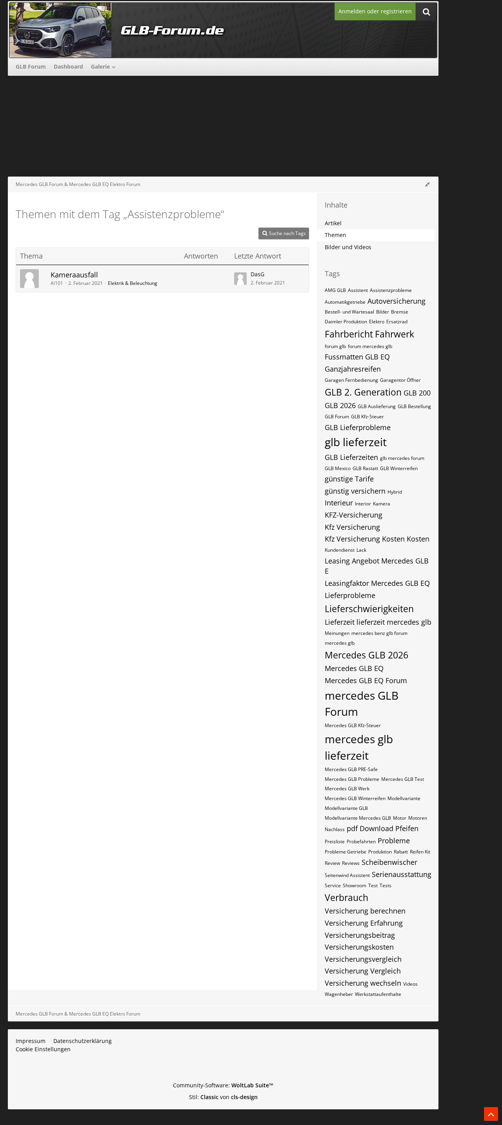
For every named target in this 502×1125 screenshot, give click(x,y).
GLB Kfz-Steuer (367, 416)
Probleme (394, 840)
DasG (257, 274)
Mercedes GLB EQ (354, 668)
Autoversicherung (396, 301)
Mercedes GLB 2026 (366, 655)
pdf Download (370, 828)
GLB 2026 (340, 405)
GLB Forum (337, 416)
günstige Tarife (349, 478)
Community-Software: (223, 1085)
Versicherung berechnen (365, 910)
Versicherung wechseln (363, 983)
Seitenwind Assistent (347, 875)
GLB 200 (417, 392)
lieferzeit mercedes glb (393, 622)
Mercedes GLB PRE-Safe (351, 769)
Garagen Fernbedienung (351, 380)
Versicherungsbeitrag (360, 935)
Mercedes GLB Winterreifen (355, 798)
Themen (335, 235)
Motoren (417, 818)
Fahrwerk (394, 334)
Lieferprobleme (350, 595)
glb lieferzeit (356, 441)
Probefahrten (361, 841)
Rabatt (401, 851)
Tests (385, 885)
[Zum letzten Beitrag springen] (240, 278)
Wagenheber (339, 994)
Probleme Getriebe (345, 851)
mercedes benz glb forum (379, 633)
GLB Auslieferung (377, 406)
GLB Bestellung (414, 406)
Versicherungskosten (359, 947)
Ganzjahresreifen (353, 369)
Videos (410, 984)
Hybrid (394, 492)
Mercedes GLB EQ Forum (366, 680)
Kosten (418, 538)
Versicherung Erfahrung (364, 923)
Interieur (339, 502)
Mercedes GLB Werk (347, 788)
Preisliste (335, 841)
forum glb (335, 346)
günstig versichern (355, 491)
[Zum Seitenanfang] (491, 1114)
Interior (363, 503)
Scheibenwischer (389, 862)
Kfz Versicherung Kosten (365, 538)
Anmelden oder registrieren (375, 11)
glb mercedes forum (402, 458)
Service (333, 885)
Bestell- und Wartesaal (349, 311)
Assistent (358, 290)
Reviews (351, 863)
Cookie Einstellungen (43, 1049)
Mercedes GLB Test (402, 779)
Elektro (376, 321)
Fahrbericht (349, 334)
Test (373, 885)
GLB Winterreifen (399, 468)
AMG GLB (335, 290)
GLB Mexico (338, 468)
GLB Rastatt (365, 468)
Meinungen (337, 633)
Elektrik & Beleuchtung (132, 283)
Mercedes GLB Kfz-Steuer (353, 725)
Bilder (382, 311)
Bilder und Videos (348, 247)
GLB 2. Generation (363, 392)
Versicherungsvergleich (363, 959)
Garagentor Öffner (400, 380)
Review (332, 863)
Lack (361, 550)
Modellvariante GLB (346, 808)
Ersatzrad (396, 321)
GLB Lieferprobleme (358, 427)
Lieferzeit (340, 622)
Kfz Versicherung (352, 527)
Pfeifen (406, 828)
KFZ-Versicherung (353, 515)
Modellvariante (403, 798)
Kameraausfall (74, 274)
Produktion (380, 851)
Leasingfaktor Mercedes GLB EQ (377, 583)
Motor (399, 818)
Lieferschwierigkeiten (369, 608)
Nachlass (335, 829)
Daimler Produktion (346, 321)
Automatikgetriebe (345, 302)
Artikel (333, 223)
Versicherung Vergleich (363, 970)
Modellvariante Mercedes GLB (358, 818)
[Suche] (426, 11)
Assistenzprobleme (391, 290)
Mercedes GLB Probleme (352, 779)
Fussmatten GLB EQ (357, 356)
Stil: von (223, 1097)
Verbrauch (346, 897)
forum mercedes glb (370, 346)
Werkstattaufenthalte (378, 994)
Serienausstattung (401, 874)
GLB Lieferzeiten (351, 457)
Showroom (354, 885)
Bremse (399, 311)
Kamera (381, 503)
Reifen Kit (420, 851)
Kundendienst (340, 550)
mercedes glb (340, 643)
